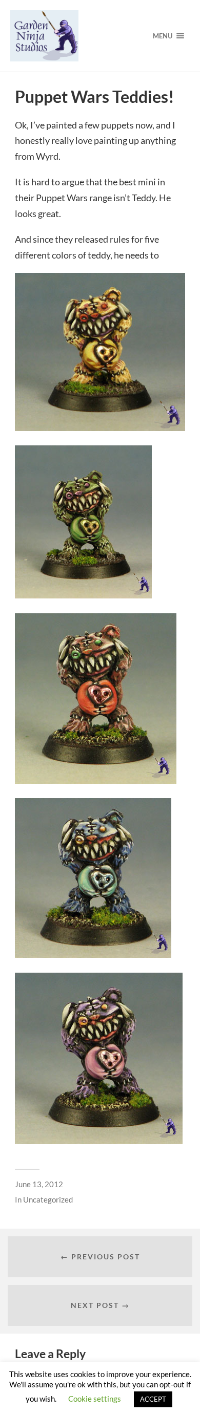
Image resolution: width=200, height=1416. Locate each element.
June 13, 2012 (39, 1184)
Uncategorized (48, 1199)
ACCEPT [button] (153, 1399)
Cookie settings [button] (94, 1398)
